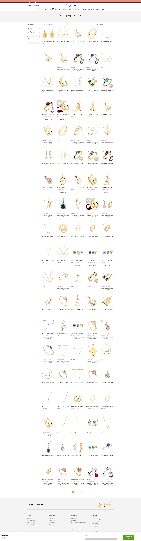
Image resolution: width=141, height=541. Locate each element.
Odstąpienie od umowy (53, 527)
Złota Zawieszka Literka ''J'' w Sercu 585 (92, 358)
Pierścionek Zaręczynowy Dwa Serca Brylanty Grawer (92, 284)
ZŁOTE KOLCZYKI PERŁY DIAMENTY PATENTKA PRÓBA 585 (63, 163)
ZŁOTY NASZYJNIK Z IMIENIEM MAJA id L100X (92, 138)
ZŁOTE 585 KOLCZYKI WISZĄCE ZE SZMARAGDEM (92, 90)
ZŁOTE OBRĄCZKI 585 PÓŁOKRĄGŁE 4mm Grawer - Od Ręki (63, 114)
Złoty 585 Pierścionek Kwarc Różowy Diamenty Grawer (92, 333)
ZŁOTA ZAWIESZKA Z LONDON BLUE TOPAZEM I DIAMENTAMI (63, 211)
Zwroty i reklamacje (31, 522)
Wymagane (89, 535)
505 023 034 (96, 529)
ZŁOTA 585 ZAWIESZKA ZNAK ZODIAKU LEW (77, 41)
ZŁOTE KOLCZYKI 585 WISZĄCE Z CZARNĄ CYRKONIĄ (107, 284)
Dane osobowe (74, 518)
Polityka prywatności (4, 535)
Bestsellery (106, 24)
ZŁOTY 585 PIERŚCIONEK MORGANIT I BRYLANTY (77, 479)
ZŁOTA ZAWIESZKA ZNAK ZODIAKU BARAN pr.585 (107, 309)
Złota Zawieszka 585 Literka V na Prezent (77, 211)
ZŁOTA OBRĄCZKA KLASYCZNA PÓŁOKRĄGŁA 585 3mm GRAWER (107, 406)
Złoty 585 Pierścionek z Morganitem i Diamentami (63, 479)
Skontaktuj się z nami (31, 524)
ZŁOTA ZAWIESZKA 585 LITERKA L (77, 284)
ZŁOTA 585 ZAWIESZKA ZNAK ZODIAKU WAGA (77, 187)
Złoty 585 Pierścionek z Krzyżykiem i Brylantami (63, 284)
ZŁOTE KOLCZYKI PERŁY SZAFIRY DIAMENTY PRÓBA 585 (92, 431)
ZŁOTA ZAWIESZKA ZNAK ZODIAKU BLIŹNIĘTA (107, 114)
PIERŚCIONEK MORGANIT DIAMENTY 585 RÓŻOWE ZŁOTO (63, 382)
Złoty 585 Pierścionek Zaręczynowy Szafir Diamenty (77, 65)
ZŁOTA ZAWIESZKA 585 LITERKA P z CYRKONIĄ (63, 333)
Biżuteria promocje (52, 520)
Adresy (72, 524)
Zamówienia (73, 520)
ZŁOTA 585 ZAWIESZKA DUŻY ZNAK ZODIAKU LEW (48, 479)
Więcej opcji (4, 537)
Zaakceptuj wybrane (101, 539)
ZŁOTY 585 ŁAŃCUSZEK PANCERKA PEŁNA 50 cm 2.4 (107, 358)
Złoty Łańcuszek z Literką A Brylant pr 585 (48, 406)
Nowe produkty (52, 522)
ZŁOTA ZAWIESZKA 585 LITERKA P (106, 138)
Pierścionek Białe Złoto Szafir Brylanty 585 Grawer (92, 65)
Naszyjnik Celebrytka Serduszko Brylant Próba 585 (107, 431)
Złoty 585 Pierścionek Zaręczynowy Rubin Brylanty (107, 163)
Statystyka (94, 535)
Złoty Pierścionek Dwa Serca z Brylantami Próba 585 (77, 138)
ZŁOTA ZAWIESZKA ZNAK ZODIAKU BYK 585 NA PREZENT (48, 65)
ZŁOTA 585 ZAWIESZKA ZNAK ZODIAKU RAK (63, 65)
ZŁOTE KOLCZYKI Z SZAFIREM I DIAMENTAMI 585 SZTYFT (92, 260)
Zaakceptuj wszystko (129, 537)
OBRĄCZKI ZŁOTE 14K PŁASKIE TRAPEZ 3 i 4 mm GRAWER (77, 406)
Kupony (72, 527)
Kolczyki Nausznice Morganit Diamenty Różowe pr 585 (77, 455)
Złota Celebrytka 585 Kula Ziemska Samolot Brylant (48, 260)
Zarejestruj (106, 2)
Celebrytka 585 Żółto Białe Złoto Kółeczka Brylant (63, 431)
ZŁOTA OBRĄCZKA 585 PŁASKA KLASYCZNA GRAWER (92, 236)
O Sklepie (30, 2)
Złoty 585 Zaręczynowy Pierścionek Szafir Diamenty (48, 358)
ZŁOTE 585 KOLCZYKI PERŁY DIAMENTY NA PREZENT (48, 163)
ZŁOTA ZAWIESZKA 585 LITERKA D (62, 187)
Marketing (99, 535)
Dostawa (51, 518)
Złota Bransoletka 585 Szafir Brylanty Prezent (107, 41)
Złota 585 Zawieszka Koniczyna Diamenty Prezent (107, 382)
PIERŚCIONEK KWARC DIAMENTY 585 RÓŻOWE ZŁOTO (63, 309)
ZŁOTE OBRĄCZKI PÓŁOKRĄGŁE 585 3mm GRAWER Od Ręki (63, 90)
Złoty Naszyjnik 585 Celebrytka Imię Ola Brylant (63, 406)
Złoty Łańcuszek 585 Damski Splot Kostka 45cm (63, 358)
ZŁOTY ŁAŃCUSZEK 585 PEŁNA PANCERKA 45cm (48, 284)
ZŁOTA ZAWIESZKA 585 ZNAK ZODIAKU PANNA (92, 309)
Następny (82, 492)
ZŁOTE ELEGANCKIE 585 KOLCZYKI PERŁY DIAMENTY (77, 90)
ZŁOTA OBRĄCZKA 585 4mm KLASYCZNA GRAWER (92, 41)
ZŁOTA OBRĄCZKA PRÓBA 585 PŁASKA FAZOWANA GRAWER (107, 236)
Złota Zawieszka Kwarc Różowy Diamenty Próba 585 (107, 333)
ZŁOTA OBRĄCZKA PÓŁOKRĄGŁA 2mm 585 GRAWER (48, 431)
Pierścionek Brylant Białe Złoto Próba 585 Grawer (107, 479)
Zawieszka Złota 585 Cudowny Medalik (48, 41)
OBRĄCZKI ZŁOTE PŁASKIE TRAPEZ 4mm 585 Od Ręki (92, 187)
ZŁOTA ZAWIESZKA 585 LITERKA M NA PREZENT (77, 114)
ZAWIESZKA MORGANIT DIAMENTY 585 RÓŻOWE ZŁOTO (48, 187)
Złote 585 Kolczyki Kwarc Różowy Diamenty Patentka (107, 211)
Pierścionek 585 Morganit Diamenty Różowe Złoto (92, 382)
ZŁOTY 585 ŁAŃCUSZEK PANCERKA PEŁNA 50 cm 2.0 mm (107, 65)
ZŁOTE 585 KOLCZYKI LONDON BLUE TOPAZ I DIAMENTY (77, 333)
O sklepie (29, 518)
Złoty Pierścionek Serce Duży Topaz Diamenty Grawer (107, 90)
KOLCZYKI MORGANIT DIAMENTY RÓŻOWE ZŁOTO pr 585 (77, 260)
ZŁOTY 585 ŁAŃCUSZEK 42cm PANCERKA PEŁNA (77, 382)
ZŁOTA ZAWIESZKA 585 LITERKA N (48, 211)
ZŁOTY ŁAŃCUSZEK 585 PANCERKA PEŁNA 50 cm (63, 41)
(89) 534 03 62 (29, 5)
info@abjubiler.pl (36, 5)
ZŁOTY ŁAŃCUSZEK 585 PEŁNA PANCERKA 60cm (48, 90)
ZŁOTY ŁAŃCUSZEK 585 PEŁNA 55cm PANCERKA (63, 260)
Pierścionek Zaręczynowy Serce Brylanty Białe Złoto (92, 479)
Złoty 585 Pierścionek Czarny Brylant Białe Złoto (107, 455)
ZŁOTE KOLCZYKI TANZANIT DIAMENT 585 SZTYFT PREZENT (107, 260)
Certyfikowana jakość (37, 2)
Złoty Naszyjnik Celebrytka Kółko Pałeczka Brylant (77, 431)
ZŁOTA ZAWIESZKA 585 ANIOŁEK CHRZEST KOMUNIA (48, 309)
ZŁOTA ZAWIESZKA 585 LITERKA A (92, 114)
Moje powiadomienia (75, 529)
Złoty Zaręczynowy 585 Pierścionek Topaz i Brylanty (92, 163)
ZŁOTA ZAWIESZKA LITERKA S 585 (77, 309)
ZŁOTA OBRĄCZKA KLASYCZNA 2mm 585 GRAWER (48, 138)
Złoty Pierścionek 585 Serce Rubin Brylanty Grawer (48, 114)
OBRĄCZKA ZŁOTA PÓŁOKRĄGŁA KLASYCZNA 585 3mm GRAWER (92, 406)
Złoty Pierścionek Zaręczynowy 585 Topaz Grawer (77, 163)
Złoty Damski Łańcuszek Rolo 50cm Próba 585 (48, 236)
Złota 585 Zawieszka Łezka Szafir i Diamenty (48, 455)
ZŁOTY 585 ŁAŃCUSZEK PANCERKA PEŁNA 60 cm (48, 382)
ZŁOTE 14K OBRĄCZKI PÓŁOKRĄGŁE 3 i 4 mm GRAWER (63, 236)
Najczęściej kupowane (53, 524)
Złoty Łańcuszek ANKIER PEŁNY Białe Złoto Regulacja (48, 333)
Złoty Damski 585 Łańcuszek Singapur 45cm (77, 358)
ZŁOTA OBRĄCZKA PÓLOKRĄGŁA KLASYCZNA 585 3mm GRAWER (77, 236)
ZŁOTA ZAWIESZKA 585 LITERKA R (106, 187)
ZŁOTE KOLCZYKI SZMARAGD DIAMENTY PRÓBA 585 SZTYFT (92, 455)
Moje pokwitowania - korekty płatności (78, 522)
